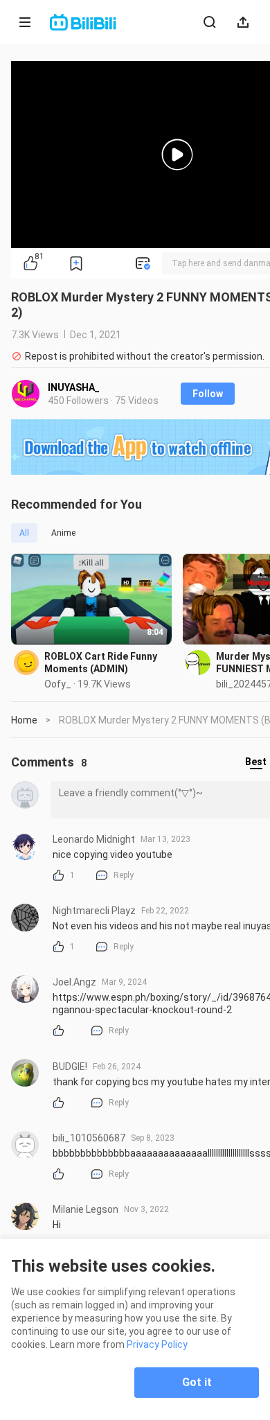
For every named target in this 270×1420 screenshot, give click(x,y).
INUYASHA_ (74, 387)
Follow (207, 393)
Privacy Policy (157, 1344)
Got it (197, 1382)
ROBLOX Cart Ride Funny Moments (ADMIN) (100, 662)
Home (24, 720)
